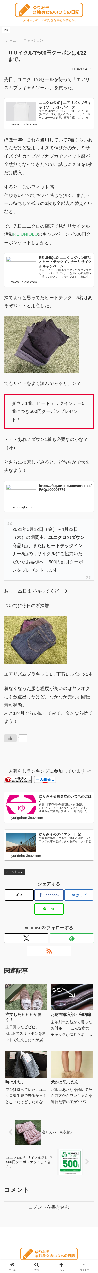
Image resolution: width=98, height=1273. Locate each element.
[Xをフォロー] (26, 938)
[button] (88, 814)
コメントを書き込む (49, 1207)
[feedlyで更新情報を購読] (72, 938)
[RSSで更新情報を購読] (49, 951)
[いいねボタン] (10, 738)
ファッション (15, 871)
